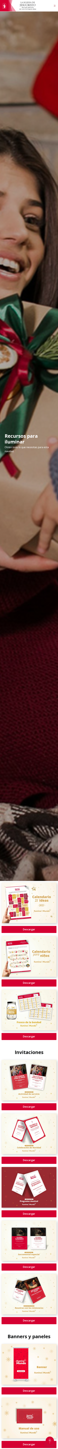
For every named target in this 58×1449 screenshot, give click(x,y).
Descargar (29, 929)
